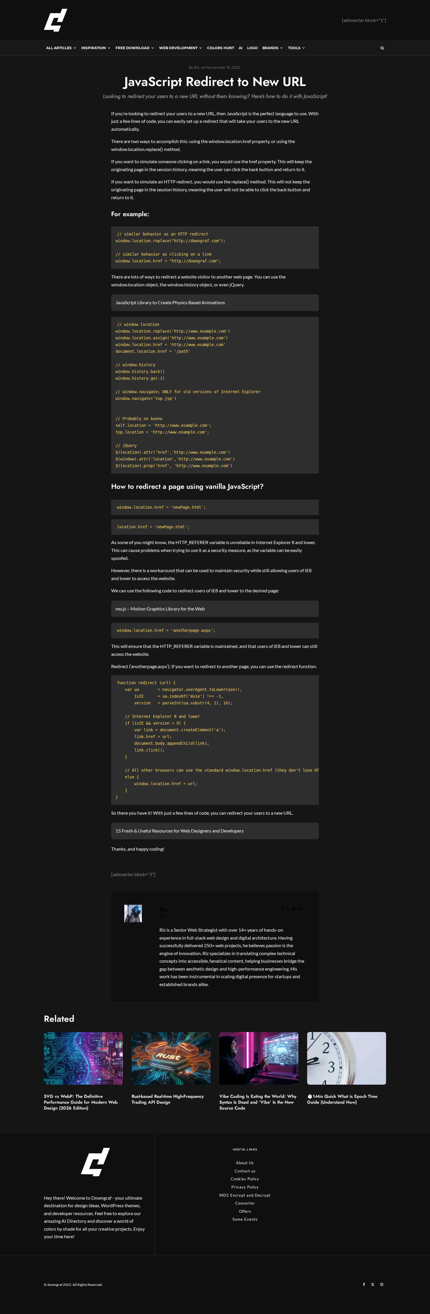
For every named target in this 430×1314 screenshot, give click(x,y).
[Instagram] (381, 1284)
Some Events (245, 1219)
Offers (245, 1211)
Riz (163, 909)
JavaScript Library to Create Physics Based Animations (170, 302)
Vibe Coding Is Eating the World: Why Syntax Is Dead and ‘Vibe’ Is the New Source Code (257, 1102)
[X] (372, 1284)
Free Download (132, 48)
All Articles (59, 48)
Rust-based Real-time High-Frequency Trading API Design (168, 1099)
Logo (252, 48)
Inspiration (93, 48)
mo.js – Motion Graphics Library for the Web (160, 608)
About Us (245, 1162)
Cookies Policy (245, 1179)
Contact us (245, 1171)
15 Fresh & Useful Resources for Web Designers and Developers (180, 830)
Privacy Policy (245, 1187)
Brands (270, 48)
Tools (294, 48)
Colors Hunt (220, 48)
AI (240, 48)
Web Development (178, 48)
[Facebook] (364, 1284)
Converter (245, 1203)
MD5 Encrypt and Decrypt (245, 1195)
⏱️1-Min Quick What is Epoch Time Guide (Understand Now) (342, 1099)
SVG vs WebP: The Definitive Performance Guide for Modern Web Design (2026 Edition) (81, 1102)
